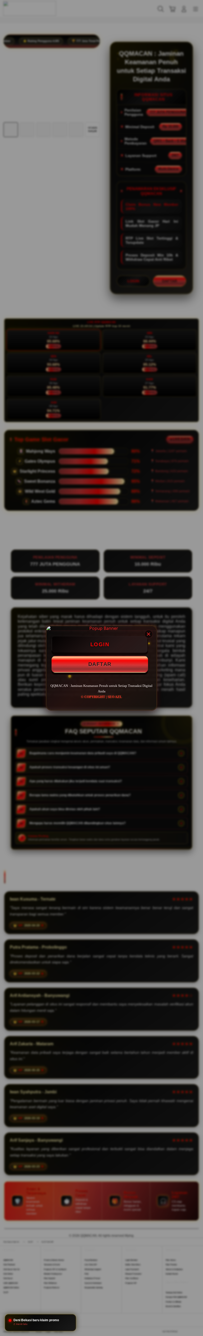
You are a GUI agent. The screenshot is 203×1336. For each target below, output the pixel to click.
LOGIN (99, 644)
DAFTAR (100, 664)
